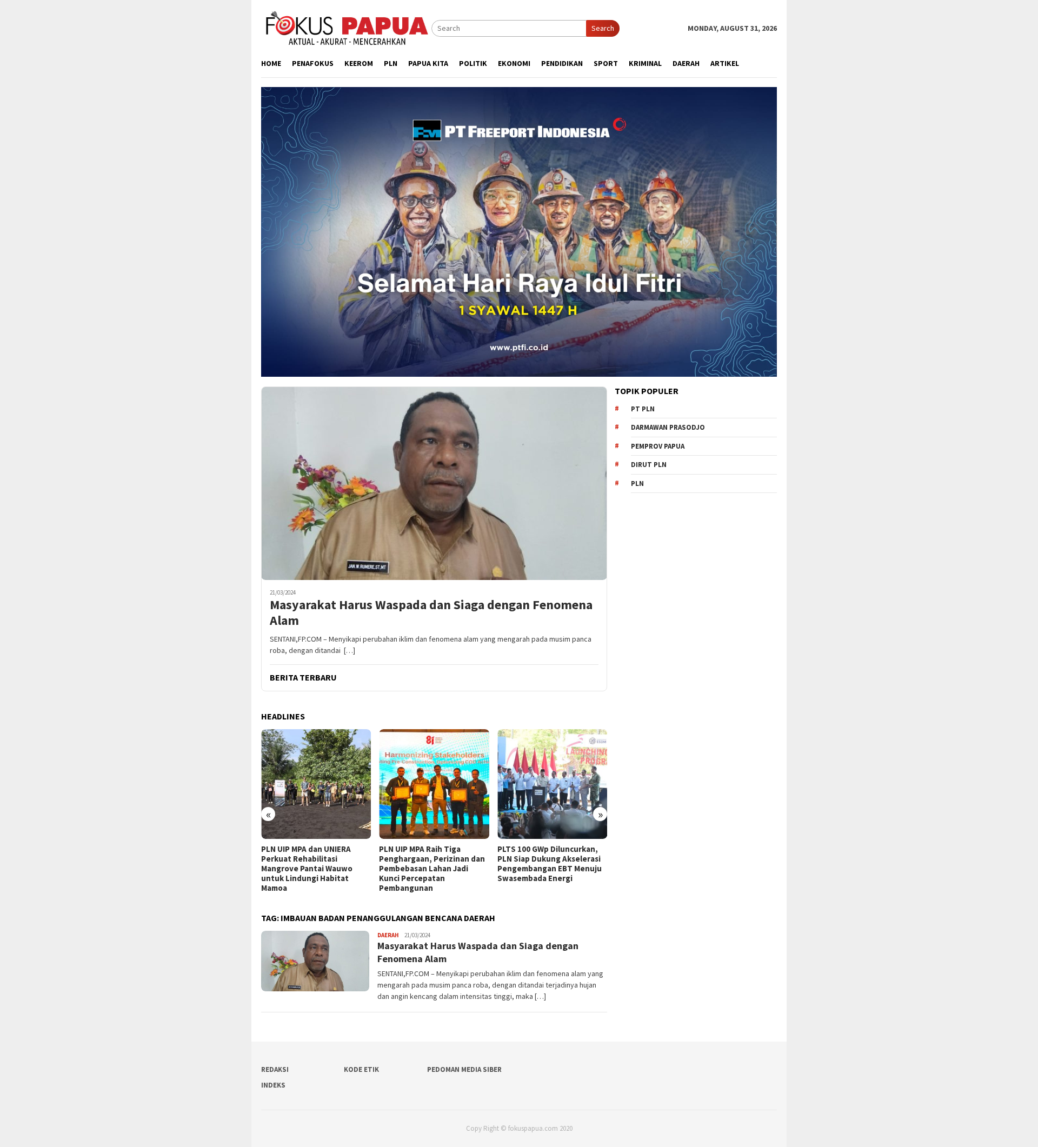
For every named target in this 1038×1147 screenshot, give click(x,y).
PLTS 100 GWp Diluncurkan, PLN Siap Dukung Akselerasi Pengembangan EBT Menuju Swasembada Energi (549, 863)
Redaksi (275, 1069)
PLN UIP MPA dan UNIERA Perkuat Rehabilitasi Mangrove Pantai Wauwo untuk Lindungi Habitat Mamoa (306, 868)
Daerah (388, 935)
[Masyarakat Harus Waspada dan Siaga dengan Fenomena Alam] (434, 483)
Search (602, 28)
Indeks (273, 1085)
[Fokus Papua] (346, 27)
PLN (637, 483)
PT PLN (643, 409)
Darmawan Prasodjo (668, 427)
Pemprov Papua (657, 446)
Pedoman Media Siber (464, 1069)
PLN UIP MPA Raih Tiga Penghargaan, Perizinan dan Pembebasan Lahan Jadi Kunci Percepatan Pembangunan (432, 868)
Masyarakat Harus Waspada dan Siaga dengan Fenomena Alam (431, 613)
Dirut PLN (649, 464)
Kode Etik (361, 1069)
